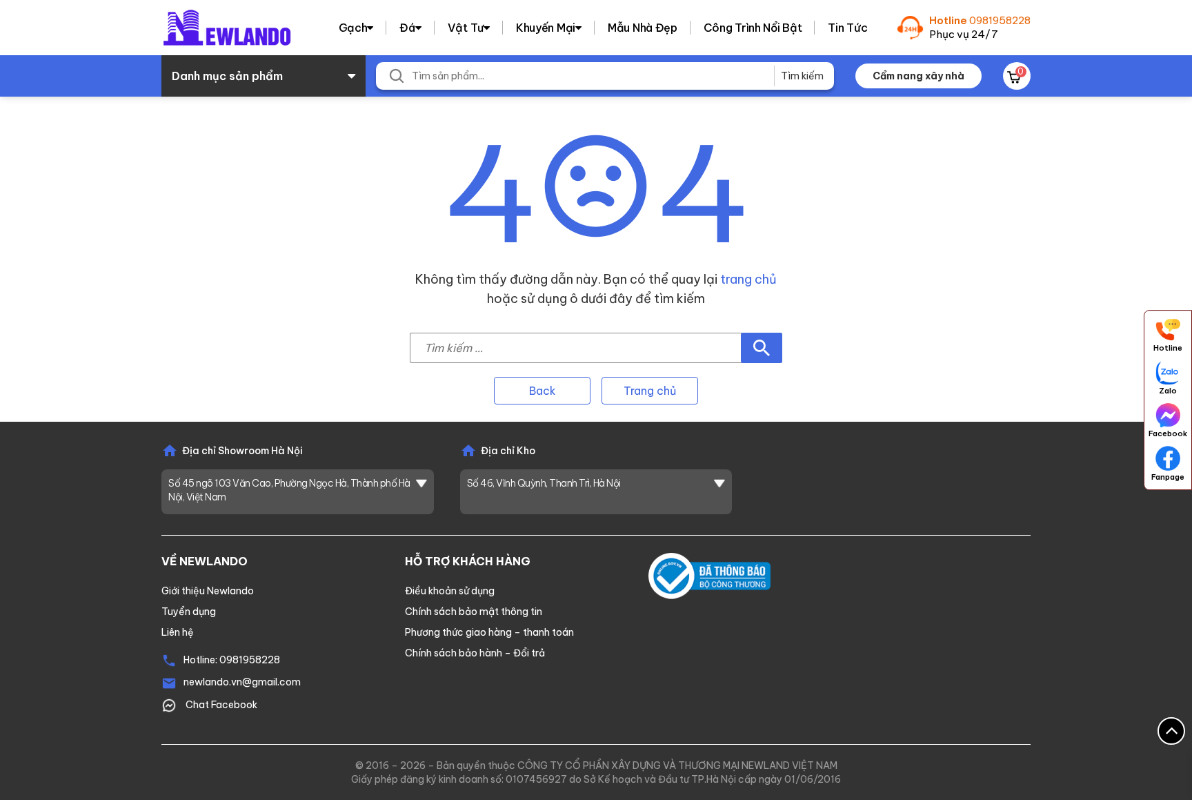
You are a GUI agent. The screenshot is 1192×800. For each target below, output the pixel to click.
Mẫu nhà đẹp (642, 28)
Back (542, 391)
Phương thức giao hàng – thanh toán (489, 632)
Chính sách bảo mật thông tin (473, 611)
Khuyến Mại (545, 28)
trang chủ (748, 279)
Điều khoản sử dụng (450, 591)
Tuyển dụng (188, 611)
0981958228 (1000, 20)
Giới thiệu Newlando (207, 591)
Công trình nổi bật (753, 28)
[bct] (709, 575)
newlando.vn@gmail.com (242, 682)
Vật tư (466, 28)
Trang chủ (650, 391)
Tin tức (847, 28)
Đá (407, 28)
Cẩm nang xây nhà (918, 76)
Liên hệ (177, 632)
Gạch (353, 28)
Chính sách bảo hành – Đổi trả (475, 653)
